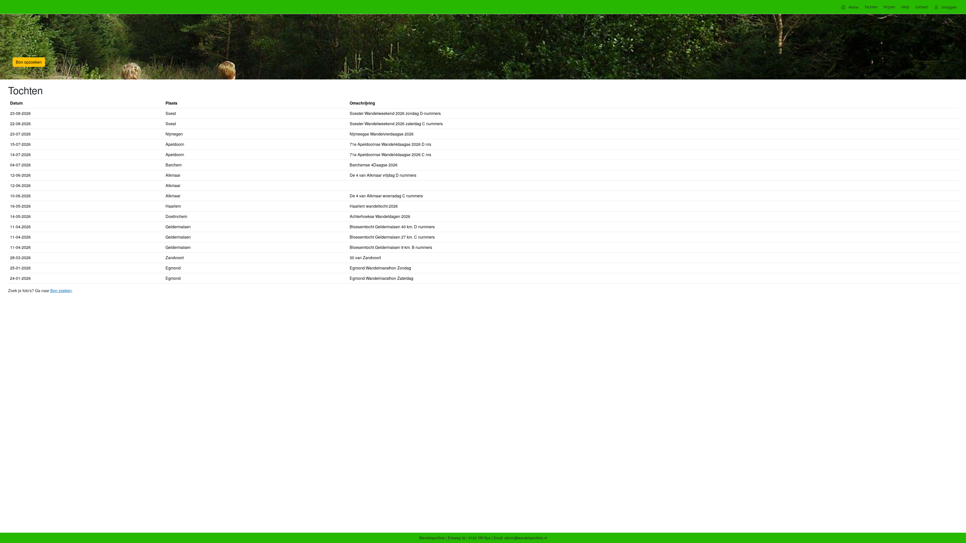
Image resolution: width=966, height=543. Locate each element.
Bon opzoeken (29, 62)
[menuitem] (849, 7)
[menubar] (899, 7)
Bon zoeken (61, 290)
